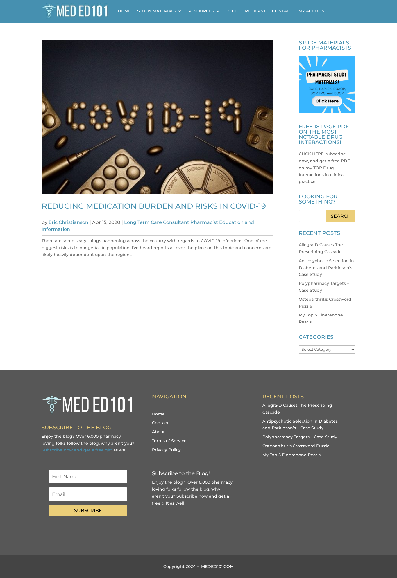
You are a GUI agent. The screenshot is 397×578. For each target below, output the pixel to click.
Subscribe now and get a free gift (77, 450)
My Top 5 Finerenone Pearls (291, 455)
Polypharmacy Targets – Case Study (299, 437)
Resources (201, 11)
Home (124, 11)
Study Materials (156, 11)
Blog (232, 11)
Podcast (255, 11)
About (158, 431)
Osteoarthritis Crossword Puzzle (296, 446)
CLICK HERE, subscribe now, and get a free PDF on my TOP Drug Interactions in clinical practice (324, 167)
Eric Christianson (68, 222)
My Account (312, 11)
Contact (282, 11)
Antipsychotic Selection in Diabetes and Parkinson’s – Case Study (327, 267)
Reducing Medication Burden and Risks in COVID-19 (154, 206)
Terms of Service (169, 440)
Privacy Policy (166, 449)
